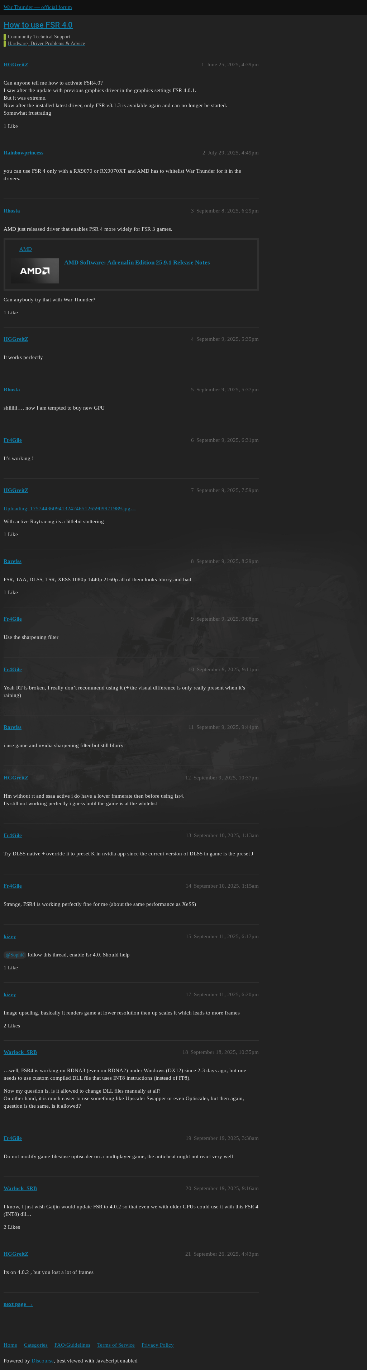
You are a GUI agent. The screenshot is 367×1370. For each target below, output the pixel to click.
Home (10, 1345)
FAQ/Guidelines (72, 1345)
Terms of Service (116, 1345)
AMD (25, 249)
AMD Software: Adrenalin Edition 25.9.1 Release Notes (137, 262)
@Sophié (15, 955)
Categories (36, 1345)
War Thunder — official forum (38, 7)
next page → (18, 1304)
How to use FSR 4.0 (38, 24)
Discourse (43, 1361)
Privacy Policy (158, 1345)
